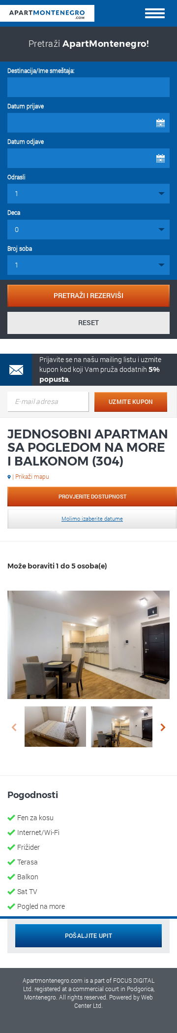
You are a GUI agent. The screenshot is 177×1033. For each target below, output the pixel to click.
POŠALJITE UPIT (88, 935)
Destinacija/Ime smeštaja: (41, 70)
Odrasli (16, 177)
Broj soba (19, 248)
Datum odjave (25, 141)
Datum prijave (25, 106)
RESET (88, 322)
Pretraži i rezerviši (88, 295)
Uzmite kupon (131, 401)
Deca (13, 212)
